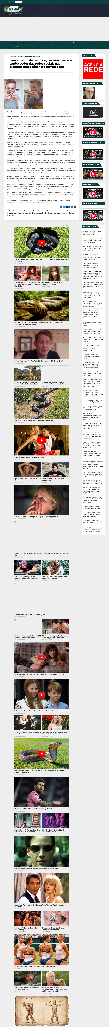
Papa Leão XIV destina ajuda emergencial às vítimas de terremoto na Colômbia (91, 265)
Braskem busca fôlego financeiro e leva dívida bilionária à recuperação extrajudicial (93, 232)
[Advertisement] (54, 29)
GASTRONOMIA (87, 43)
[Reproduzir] (84, 117)
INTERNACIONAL (43, 43)
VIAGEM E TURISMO (60, 43)
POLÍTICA (74, 43)
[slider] (92, 136)
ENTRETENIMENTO (27, 43)
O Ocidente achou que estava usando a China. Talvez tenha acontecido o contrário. (92, 514)
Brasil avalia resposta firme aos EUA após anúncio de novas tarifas (92, 323)
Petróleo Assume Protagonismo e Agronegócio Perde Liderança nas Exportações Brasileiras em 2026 (93, 481)
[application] (93, 112)
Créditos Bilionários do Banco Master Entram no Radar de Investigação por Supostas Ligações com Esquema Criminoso (92, 314)
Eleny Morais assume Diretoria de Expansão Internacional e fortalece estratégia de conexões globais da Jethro (27, 213)
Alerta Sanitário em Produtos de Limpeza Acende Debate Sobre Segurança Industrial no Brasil (92, 529)
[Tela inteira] (102, 117)
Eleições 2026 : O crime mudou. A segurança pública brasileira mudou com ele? (93, 248)
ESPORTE (9, 47)
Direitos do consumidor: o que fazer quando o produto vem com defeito (92, 356)
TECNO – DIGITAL (67, 47)
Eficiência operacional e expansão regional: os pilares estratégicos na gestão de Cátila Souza (93, 474)
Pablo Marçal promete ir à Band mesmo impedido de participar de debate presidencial (93, 240)
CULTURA (14, 43)
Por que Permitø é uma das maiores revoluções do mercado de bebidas (92, 373)
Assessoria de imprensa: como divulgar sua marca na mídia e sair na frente (93, 339)
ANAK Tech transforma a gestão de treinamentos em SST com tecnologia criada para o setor (92, 331)
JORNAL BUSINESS (35, 56)
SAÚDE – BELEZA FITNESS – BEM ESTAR (27, 47)
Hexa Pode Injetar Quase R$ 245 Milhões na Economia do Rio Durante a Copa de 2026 (92, 408)
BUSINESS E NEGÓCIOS (51, 47)
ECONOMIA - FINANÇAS (25, 56)
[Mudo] (100, 117)
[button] (103, 45)
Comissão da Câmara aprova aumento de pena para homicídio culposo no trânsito (92, 522)
